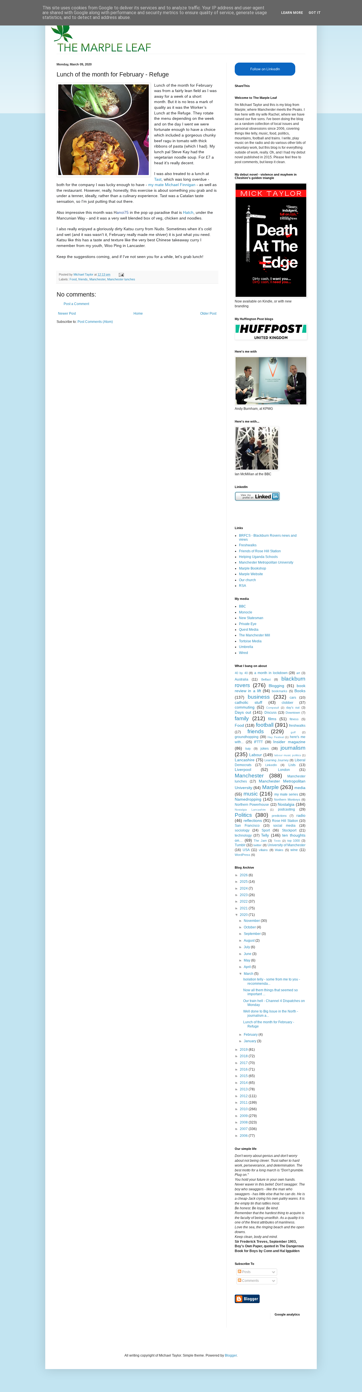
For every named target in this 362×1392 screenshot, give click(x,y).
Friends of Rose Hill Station (260, 551)
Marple (270, 787)
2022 (244, 901)
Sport (266, 830)
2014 (244, 1083)
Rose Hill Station (285, 821)
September (253, 934)
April (248, 967)
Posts (246, 1272)
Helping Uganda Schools (258, 557)
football (264, 725)
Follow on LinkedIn (265, 69)
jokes (264, 749)
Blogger (231, 1355)
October (250, 927)
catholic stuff (248, 702)
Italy (248, 748)
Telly (265, 835)
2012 (244, 1096)
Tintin (277, 840)
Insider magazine (289, 741)
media (299, 787)
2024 (244, 888)
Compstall (272, 707)
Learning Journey (276, 760)
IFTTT (258, 742)
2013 (244, 1089)
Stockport (289, 830)
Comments (250, 1281)
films (272, 719)
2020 (244, 915)
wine (294, 850)
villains (263, 850)
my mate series (286, 794)
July (247, 947)
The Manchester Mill (254, 635)
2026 (244, 875)
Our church (247, 580)
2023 (244, 895)
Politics (243, 815)
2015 (244, 1076)
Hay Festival (276, 737)
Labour (255, 755)
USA (246, 850)
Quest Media (248, 630)
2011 (244, 1103)
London (284, 770)
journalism (293, 748)
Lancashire (245, 760)
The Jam (260, 840)
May (247, 960)
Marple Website (251, 574)
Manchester (97, 279)
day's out (293, 707)
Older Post (208, 314)
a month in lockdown (270, 673)
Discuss (270, 713)
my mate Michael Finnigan (171, 184)
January (250, 1041)
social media (284, 826)
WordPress (242, 854)
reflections (253, 820)
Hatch (188, 212)
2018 (244, 1056)
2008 (244, 1122)
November (252, 921)
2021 (244, 908)
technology (243, 835)
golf (293, 732)
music (251, 794)
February (251, 1035)
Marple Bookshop (252, 568)
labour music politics (287, 755)
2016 (244, 1069)
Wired (243, 653)
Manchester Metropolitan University (266, 562)
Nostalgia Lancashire (250, 809)
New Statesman (251, 618)
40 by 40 (241, 673)
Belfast (266, 679)
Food (73, 279)
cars (293, 698)
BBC (242, 606)
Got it (315, 13)
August (249, 941)
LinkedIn (271, 765)
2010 (244, 1109)
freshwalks (297, 726)
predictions (279, 815)
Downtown (293, 712)
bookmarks (279, 691)
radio (300, 815)
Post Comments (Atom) (95, 322)
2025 (244, 882)
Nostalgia (286, 804)
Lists (292, 765)
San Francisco (247, 826)
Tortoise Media (250, 641)
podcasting (286, 809)
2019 (244, 1050)
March (249, 974)
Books (299, 690)
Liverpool (243, 769)
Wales (279, 850)
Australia (241, 679)
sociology (242, 830)
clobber (287, 703)
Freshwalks (248, 545)
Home (138, 314)
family (242, 718)
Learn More (292, 13)
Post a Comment (76, 304)
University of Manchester (286, 845)
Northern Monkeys (287, 799)
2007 (244, 1129)
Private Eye (248, 624)
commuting (245, 707)
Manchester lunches (121, 279)
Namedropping (248, 799)
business (259, 697)
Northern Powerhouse (252, 805)
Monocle (245, 612)
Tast (157, 179)
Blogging (276, 685)
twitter (257, 845)
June (248, 954)
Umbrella (246, 647)
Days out (243, 712)
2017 (244, 1063)
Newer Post (67, 314)
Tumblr (240, 845)
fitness (294, 719)
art (298, 673)
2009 (244, 1116)
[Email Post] (121, 274)
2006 (244, 1136)
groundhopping (246, 737)
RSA (242, 586)
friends (83, 279)
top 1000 (293, 840)
